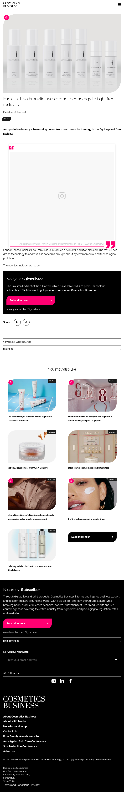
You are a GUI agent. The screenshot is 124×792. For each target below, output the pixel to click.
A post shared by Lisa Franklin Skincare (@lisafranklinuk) (46, 243)
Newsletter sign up (15, 726)
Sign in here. (34, 309)
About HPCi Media (14, 721)
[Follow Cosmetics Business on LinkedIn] (62, 682)
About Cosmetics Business (19, 716)
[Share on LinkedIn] (17, 322)
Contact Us (10, 731)
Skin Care (7, 119)
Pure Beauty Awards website (21, 736)
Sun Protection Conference (20, 746)
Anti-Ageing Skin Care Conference (24, 741)
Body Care (51, 479)
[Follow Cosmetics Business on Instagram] (53, 682)
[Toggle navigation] (119, 4)
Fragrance (112, 479)
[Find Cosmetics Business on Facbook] (70, 682)
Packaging (51, 432)
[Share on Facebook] (26, 322)
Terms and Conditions (16, 784)
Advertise (9, 751)
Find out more (11, 641)
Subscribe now (19, 300)
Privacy (35, 784)
